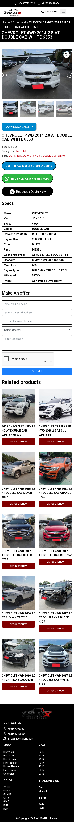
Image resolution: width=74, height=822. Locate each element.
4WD (19, 155)
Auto (26, 155)
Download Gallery (19, 126)
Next (71, 108)
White (61, 155)
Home (6, 22)
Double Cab (50, 155)
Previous (2, 108)
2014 (12, 155)
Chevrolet (19, 22)
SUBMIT (37, 371)
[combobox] (5, 321)
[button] (63, 11)
